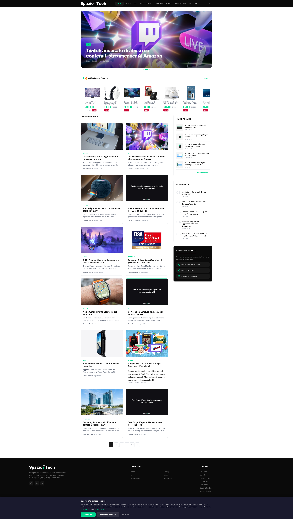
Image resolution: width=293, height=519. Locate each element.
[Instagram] (37, 483)
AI (135, 4)
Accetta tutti (88, 514)
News (128, 4)
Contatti (203, 475)
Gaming (159, 4)
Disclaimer (204, 485)
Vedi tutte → (205, 78)
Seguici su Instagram (189, 276)
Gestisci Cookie (206, 488)
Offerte (193, 4)
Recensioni (180, 4)
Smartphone (146, 4)
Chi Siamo (203, 472)
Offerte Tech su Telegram (190, 265)
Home (119, 4)
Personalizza (126, 514)
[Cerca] (210, 4)
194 (132, 445)
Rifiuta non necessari (108, 514)
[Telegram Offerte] (31, 483)
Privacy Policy (86, 509)
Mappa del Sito (205, 491)
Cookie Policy (99, 509)
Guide (169, 4)
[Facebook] (42, 483)
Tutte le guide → (203, 172)
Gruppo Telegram (187, 270)
